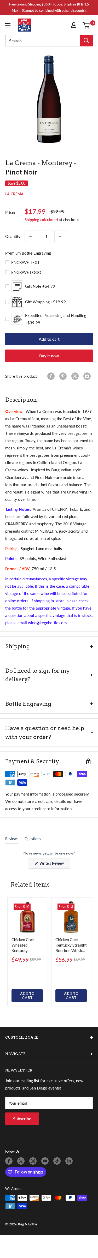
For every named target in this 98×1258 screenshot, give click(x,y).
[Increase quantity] (61, 236)
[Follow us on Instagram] (34, 1161)
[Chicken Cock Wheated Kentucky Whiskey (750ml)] (27, 917)
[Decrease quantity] (31, 236)
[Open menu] (9, 25)
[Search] (86, 40)
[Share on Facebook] (52, 376)
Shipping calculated (41, 219)
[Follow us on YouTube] (46, 1161)
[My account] (74, 25)
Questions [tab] (33, 840)
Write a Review (54, 865)
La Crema (14, 194)
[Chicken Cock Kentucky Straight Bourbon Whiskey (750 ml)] (71, 917)
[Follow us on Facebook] (10, 1161)
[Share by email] (88, 376)
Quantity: (13, 236)
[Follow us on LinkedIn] (70, 1161)
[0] (87, 25)
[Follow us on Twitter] (22, 1161)
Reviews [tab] (11, 840)
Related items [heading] (30, 884)
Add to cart (49, 338)
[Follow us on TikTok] (58, 1161)
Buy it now (49, 355)
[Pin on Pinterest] (64, 376)
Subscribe (22, 1118)
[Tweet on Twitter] (76, 376)
